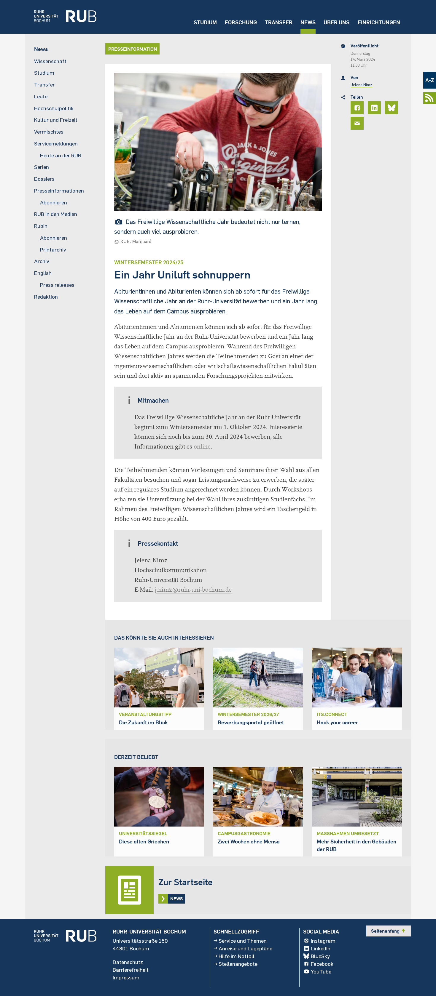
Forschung (241, 22)
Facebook (322, 963)
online (202, 446)
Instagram (323, 940)
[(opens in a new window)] (60, 17)
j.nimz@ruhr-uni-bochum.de (193, 589)
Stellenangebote (238, 963)
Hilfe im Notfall (236, 956)
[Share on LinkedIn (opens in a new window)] (375, 107)
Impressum (126, 977)
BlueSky (320, 956)
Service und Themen (243, 940)
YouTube (321, 971)
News (308, 22)
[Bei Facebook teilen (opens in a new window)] (358, 107)
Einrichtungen (379, 22)
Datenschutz (128, 962)
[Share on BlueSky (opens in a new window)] (392, 107)
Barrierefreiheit (131, 969)
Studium (205, 22)
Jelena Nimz (361, 84)
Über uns (336, 22)
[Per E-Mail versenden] (358, 123)
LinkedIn (320, 948)
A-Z (429, 80)
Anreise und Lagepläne (245, 948)
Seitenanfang (388, 931)
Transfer (278, 22)
